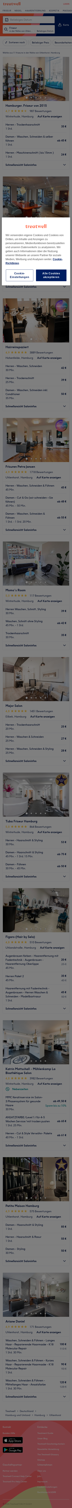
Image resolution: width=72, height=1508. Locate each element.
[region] (36, 251)
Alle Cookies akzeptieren (51, 275)
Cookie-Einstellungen (19, 275)
